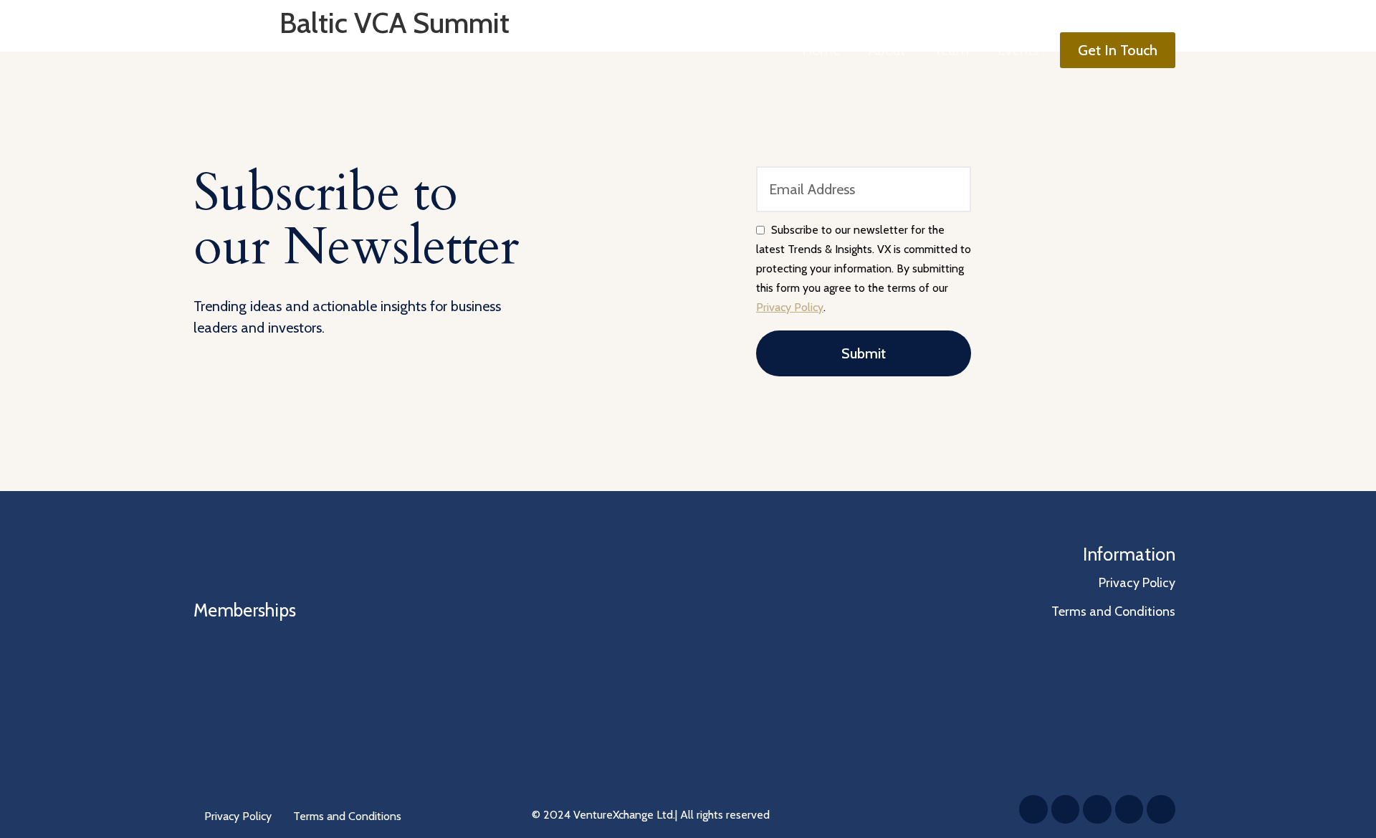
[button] (1117, 50)
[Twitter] (1065, 809)
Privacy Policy (789, 307)
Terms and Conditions (347, 816)
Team (951, 50)
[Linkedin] (1033, 809)
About (887, 50)
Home (821, 50)
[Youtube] (1161, 809)
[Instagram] (1129, 809)
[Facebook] (1097, 809)
